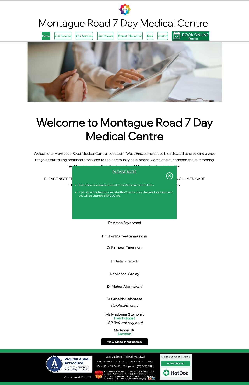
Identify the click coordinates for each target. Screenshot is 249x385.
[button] (169, 175)
